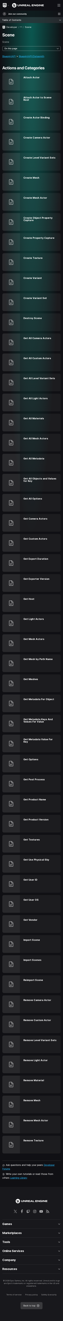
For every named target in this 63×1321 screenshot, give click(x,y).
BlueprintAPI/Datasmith (31, 56)
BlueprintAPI (9, 56)
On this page (10, 48)
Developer (11, 27)
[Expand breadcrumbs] (21, 27)
